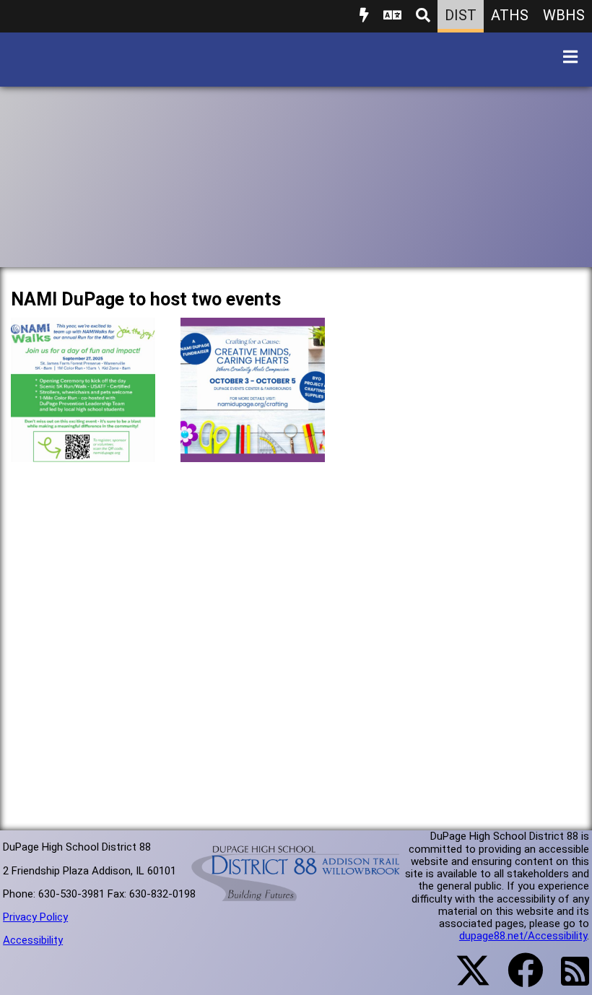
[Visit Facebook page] (516, 979)
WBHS (564, 15)
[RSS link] (568, 979)
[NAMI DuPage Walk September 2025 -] (83, 451)
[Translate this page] (392, 16)
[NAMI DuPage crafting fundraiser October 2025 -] (252, 451)
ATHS (509, 15)
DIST (460, 15)
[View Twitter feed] (464, 979)
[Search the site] (423, 16)
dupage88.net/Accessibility (523, 935)
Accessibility (33, 940)
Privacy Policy (35, 917)
